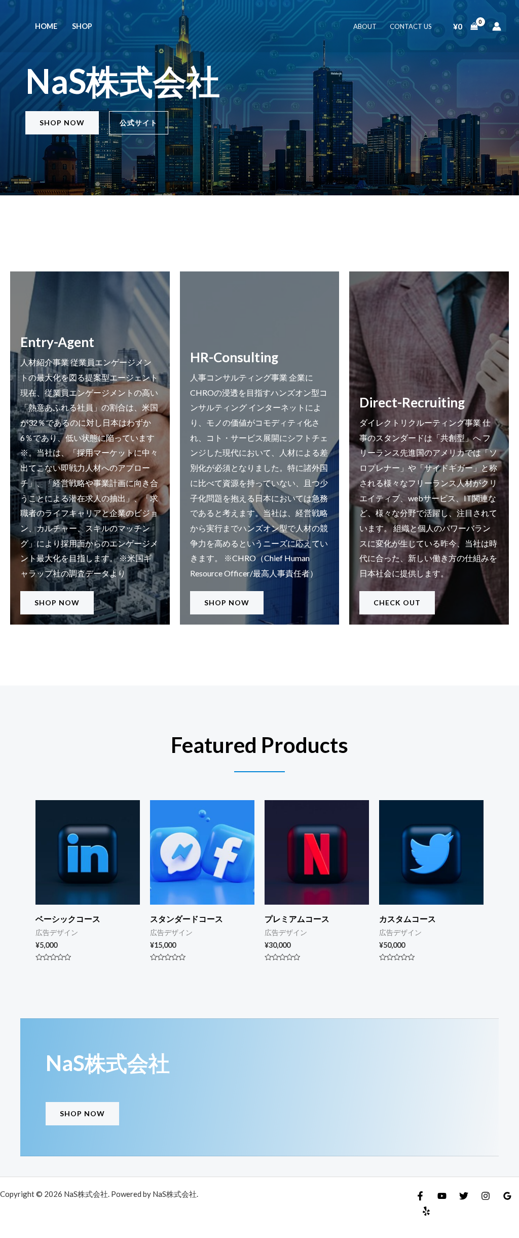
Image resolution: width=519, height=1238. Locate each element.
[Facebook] (420, 1195)
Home (46, 26)
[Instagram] (485, 1195)
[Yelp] (426, 1211)
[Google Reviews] (507, 1195)
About (365, 26)
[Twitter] (463, 1195)
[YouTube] (442, 1195)
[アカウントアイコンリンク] (496, 26)
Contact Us (411, 26)
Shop (82, 26)
